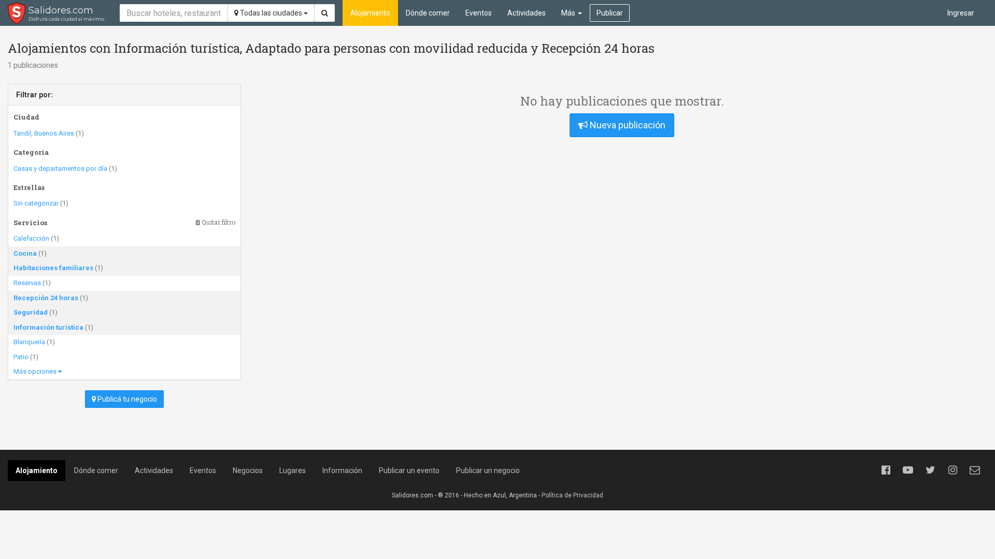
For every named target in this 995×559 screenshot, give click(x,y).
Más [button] (569, 13)
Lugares (292, 470)
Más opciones (35, 371)
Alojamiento (370, 13)
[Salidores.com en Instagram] (952, 470)
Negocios (248, 470)
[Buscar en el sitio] (325, 13)
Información (342, 470)
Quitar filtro (217, 222)
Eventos (478, 13)
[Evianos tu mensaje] (975, 470)
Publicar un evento (409, 470)
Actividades (526, 13)
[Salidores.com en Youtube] (908, 470)
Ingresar (960, 13)
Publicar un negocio (488, 470)
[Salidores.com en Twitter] (930, 470)
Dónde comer (428, 13)
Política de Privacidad (572, 495)
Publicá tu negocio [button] (126, 399)
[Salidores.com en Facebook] (885, 470)
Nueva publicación (626, 125)
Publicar (609, 13)
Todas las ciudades (271, 13)
